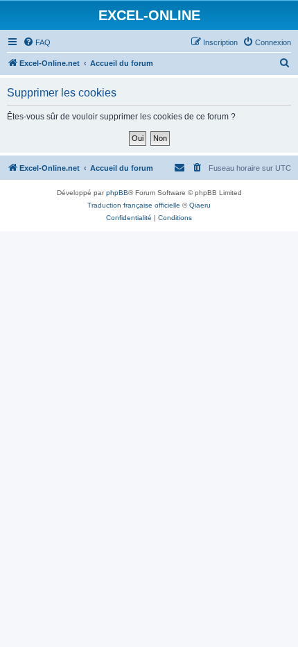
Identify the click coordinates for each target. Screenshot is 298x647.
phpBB (117, 192)
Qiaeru (200, 205)
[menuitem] (37, 42)
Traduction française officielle (133, 205)
